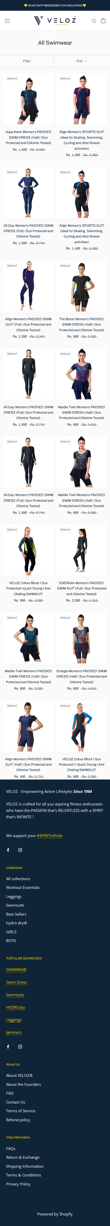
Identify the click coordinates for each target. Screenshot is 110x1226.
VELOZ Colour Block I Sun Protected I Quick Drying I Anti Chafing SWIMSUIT (28, 588)
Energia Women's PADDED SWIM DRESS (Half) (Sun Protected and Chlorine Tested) (82, 676)
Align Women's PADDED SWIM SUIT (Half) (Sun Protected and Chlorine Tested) (28, 764)
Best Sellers (16, 914)
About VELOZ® (19, 1075)
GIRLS (11, 931)
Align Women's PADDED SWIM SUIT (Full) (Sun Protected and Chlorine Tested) (28, 324)
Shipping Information (24, 1166)
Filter (26, 61)
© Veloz (55, 1207)
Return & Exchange (22, 1157)
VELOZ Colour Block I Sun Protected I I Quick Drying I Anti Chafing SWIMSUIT (81, 764)
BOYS (11, 940)
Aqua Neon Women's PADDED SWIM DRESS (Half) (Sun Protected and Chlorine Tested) (28, 137)
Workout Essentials (23, 887)
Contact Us (15, 1102)
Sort (79, 61)
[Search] (94, 20)
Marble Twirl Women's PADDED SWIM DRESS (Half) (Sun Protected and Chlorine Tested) (81, 412)
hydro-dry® (16, 922)
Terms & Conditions (23, 1174)
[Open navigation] (7, 20)
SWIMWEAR (16, 969)
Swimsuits (15, 905)
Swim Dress (16, 982)
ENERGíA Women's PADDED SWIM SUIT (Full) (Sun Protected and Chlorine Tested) (81, 588)
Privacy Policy (18, 1183)
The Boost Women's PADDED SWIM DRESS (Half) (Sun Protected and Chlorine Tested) (81, 324)
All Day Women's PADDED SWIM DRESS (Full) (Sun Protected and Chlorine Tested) (28, 231)
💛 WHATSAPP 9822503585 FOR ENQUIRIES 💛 (55, 5)
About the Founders (23, 1084)
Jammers (14, 1032)
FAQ (10, 1093)
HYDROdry (15, 1007)
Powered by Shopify (55, 1214)
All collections (18, 878)
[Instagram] (20, 850)
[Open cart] (103, 20)
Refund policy (18, 1119)
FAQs (10, 1148)
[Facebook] (8, 850)
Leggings (13, 896)
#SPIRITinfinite (49, 835)
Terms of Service (20, 1110)
